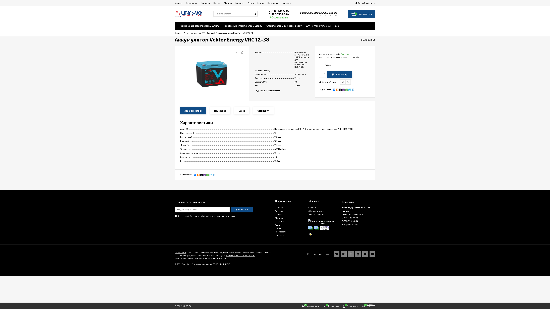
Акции (278, 225)
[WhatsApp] (346, 90)
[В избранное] (342, 82)
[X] (340, 90)
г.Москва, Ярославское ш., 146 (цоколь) (318, 12)
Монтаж (279, 218)
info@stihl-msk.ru (350, 224)
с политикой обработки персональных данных (213, 216)
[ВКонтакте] (334, 90)
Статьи (278, 228)
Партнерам (280, 231)
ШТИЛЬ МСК (180, 252)
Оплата (278, 214)
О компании (280, 207)
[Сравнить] (348, 82)
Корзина (312, 207)
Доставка (279, 211)
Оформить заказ (316, 211)
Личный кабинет (316, 214)
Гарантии (279, 221)
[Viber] (343, 90)
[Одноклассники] (337, 90)
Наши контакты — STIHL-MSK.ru (240, 255)
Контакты (279, 235)
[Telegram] (353, 90)
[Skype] (349, 90)
